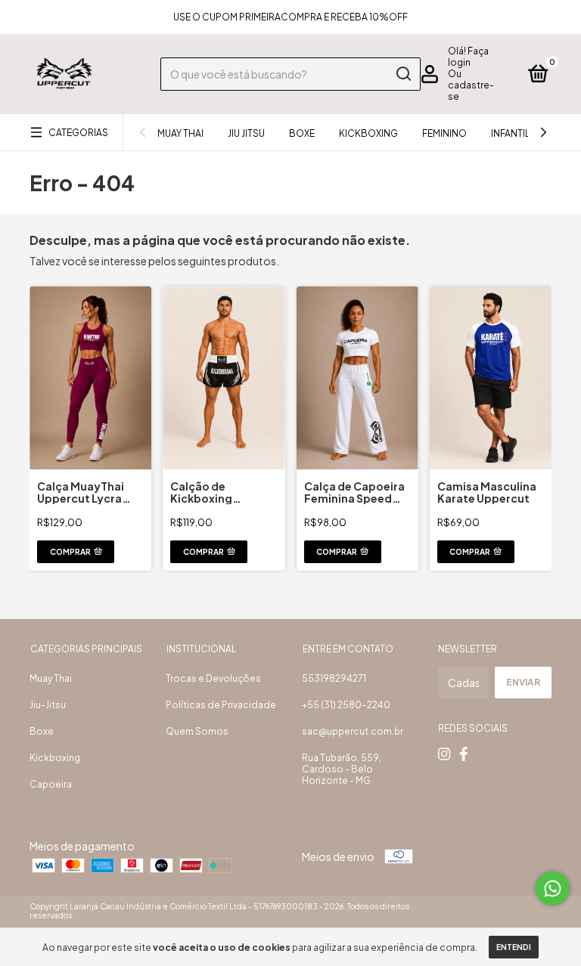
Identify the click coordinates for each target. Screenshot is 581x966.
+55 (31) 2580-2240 (346, 705)
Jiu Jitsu (246, 133)
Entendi (513, 947)
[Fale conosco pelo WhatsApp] (553, 889)
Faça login (468, 56)
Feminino (444, 133)
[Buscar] (402, 74)
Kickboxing (368, 133)
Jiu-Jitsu (48, 705)
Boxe (302, 133)
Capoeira (51, 784)
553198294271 (334, 678)
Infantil (510, 133)
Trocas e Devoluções (213, 678)
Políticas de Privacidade (221, 705)
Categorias (78, 132)
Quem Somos (197, 731)
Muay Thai (180, 133)
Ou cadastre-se (471, 85)
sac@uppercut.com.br (352, 731)
